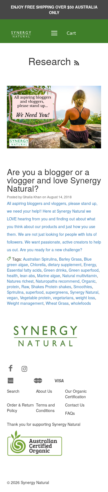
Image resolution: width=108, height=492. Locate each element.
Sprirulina (15, 292)
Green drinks (55, 270)
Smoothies (82, 286)
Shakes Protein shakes (51, 286)
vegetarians (63, 297)
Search (13, 391)
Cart (71, 33)
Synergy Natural (84, 292)
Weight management (25, 303)
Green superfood (84, 270)
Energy (90, 264)
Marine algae (48, 275)
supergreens (57, 292)
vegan (12, 297)
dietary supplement (64, 264)
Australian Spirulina (40, 259)
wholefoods (81, 303)
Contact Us (74, 405)
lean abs (27, 275)
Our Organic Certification (76, 393)
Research (49, 61)
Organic (89, 281)
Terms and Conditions (45, 407)
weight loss (85, 297)
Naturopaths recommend (57, 281)
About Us (44, 391)
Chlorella (38, 264)
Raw (25, 286)
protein (13, 286)
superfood (34, 292)
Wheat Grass (57, 303)
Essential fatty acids (24, 270)
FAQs (70, 413)
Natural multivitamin (79, 275)
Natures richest (20, 281)
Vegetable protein (35, 297)
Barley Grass (70, 259)
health (12, 275)
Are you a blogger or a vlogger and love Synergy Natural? (54, 180)
